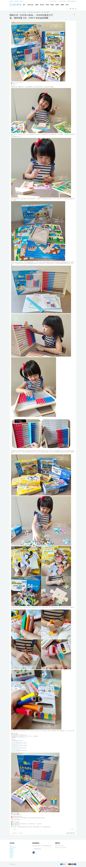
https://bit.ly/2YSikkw (15, 746)
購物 (24, 4)
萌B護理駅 (11, 852)
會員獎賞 (57, 4)
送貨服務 (36, 4)
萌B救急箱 (11, 851)
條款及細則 (12, 857)
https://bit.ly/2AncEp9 (15, 751)
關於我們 (11, 1)
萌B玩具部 (11, 855)
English (21, 1)
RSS (74, 14)
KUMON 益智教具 (13, 846)
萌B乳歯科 (11, 849)
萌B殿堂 (19, 136)
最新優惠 (62, 4)
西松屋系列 (12, 848)
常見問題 (47, 4)
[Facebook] (33, 852)
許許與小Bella (16, 821)
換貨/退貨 (42, 4)
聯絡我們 (16, 1)
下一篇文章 (72, 829)
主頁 (10, 12)
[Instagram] (36, 852)
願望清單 (52, 4)
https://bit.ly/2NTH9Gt (15, 744)
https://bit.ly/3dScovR (15, 741)
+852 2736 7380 (53, 1)
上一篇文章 (14, 829)
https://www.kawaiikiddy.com (21, 737)
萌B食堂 (11, 853)
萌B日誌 (67, 4)
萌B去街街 (11, 850)
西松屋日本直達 (30, 4)
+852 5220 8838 (62, 1)
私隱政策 (11, 856)
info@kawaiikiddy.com (72, 1)
